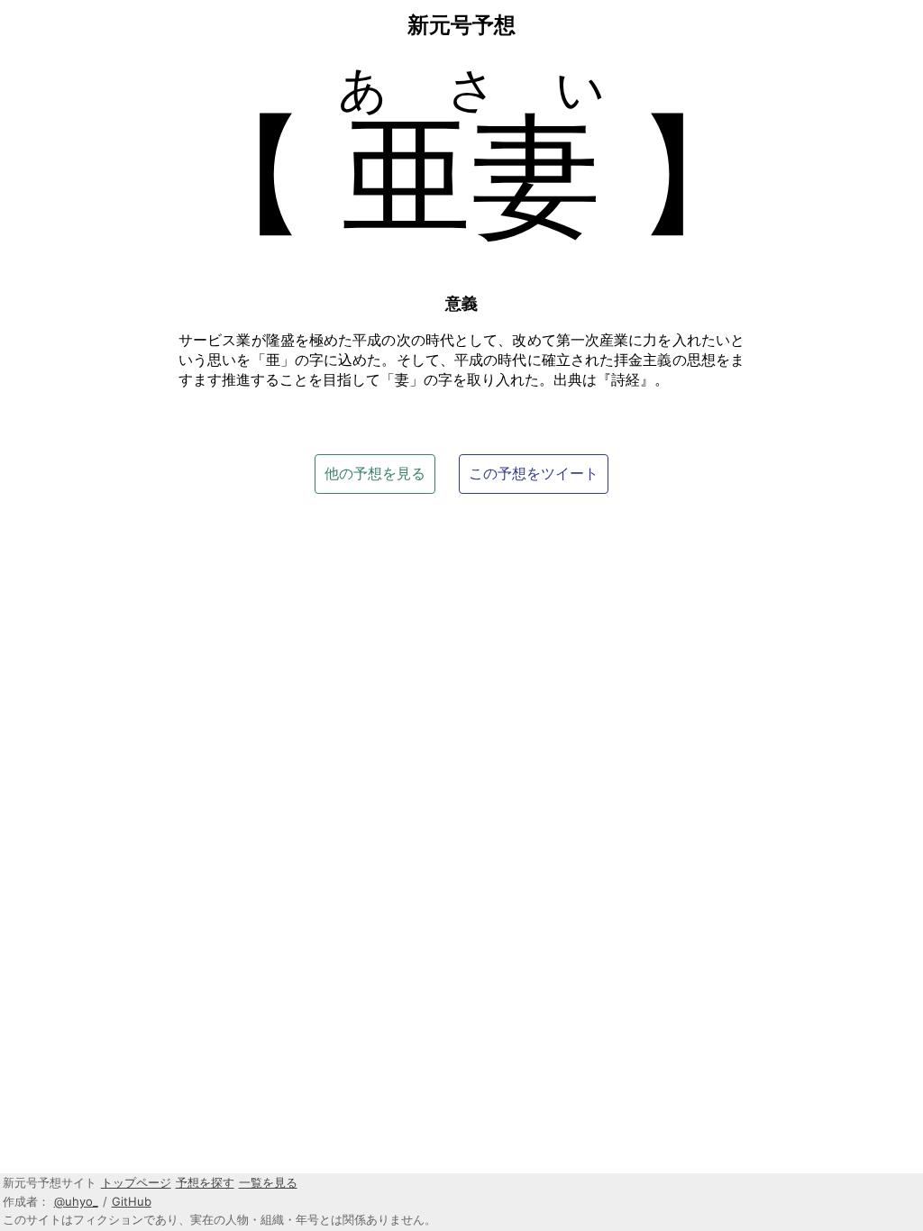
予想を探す (205, 1182)
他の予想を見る (374, 473)
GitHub (131, 1201)
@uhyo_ (76, 1201)
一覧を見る (268, 1182)
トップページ (136, 1182)
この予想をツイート (534, 473)
